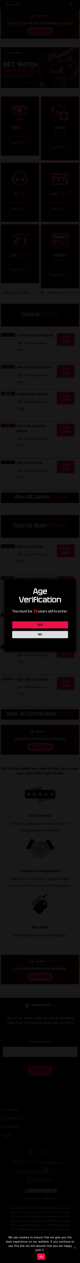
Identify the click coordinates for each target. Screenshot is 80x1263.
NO (40, 634)
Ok (41, 1256)
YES (40, 624)
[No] (75, 1247)
